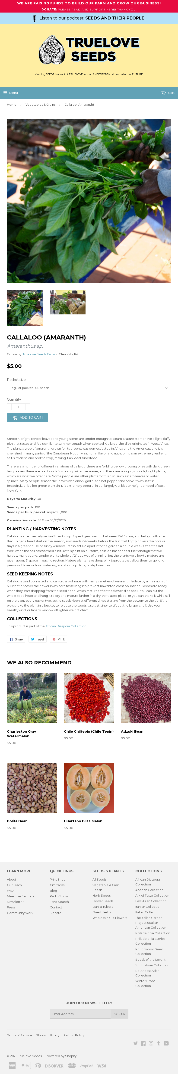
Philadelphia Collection (152, 933)
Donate (55, 913)
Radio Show (59, 896)
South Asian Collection (152, 965)
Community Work (20, 913)
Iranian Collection (148, 906)
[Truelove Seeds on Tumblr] (158, 1044)
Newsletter (15, 902)
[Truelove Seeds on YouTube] (166, 1044)
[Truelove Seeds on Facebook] (143, 1044)
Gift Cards (57, 885)
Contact (56, 907)
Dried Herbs (101, 912)
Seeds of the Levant (150, 959)
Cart (171, 93)
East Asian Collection (150, 901)
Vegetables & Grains (40, 104)
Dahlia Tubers (102, 906)
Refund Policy (74, 1035)
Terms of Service (19, 1035)
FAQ (10, 890)
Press (11, 907)
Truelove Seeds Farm (39, 354)
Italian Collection (147, 912)
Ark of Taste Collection (152, 895)
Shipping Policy (47, 1035)
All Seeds (99, 879)
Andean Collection (149, 890)
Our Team (14, 885)
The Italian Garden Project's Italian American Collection (150, 922)
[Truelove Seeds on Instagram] (151, 1044)
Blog (53, 890)
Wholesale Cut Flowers (109, 918)
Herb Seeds (101, 895)
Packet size (16, 380)
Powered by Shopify (61, 1056)
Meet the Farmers (20, 896)
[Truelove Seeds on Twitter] (135, 1044)
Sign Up (119, 1014)
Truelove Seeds (30, 1056)
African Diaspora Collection (65, 626)
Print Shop (58, 879)
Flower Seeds (102, 901)
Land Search (59, 902)
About (11, 879)
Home (11, 104)
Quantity (14, 399)
